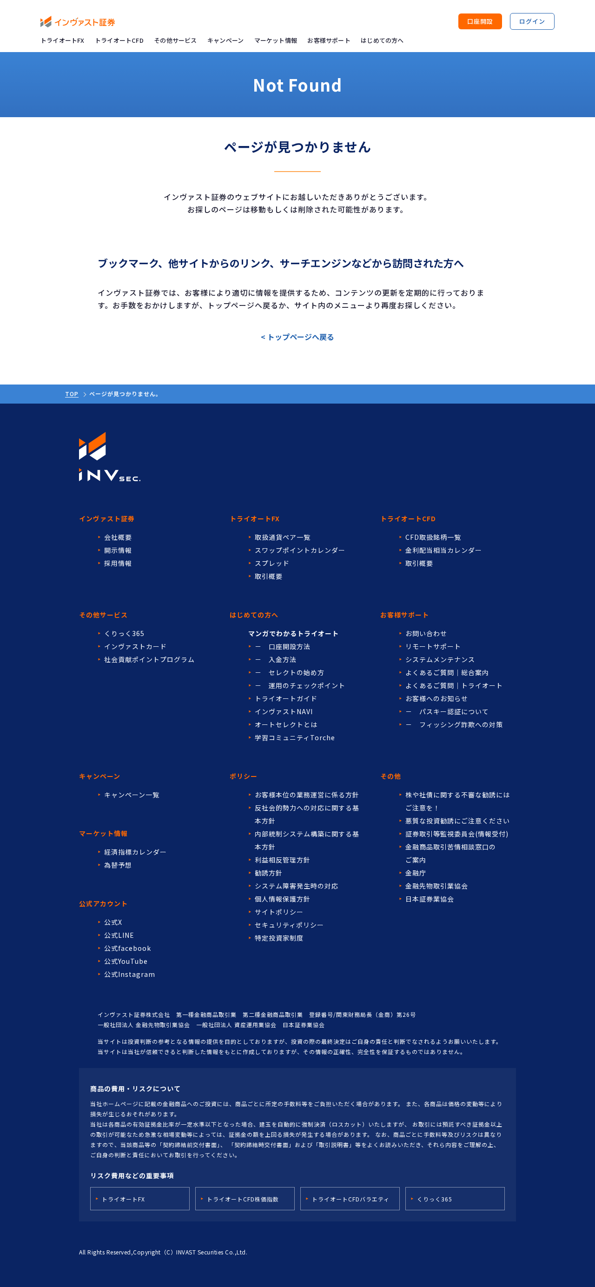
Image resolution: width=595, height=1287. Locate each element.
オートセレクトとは (286, 724)
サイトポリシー (279, 911)
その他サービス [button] (175, 40)
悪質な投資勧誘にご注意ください (457, 820)
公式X (113, 922)
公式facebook (127, 948)
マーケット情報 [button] (275, 40)
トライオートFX (62, 40)
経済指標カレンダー (135, 851)
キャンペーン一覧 (131, 794)
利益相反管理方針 (283, 859)
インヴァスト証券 (107, 518)
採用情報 (118, 563)
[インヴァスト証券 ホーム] (77, 21)
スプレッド (272, 563)
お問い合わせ (426, 633)
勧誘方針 (269, 872)
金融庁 (415, 872)
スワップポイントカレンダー (300, 550)
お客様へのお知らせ (436, 698)
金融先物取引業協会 (436, 885)
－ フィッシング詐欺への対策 (454, 724)
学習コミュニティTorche (295, 737)
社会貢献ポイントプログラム (149, 659)
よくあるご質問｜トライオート (454, 685)
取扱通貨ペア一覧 (283, 537)
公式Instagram (129, 974)
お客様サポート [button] (328, 40)
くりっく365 (124, 633)
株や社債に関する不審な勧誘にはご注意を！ (457, 801)
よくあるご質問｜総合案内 (447, 672)
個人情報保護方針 (283, 898)
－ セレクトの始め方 (289, 672)
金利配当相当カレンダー (443, 550)
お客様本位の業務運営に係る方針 (307, 794)
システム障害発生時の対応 (296, 885)
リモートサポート (433, 646)
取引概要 (269, 576)
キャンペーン (225, 40)
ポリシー (244, 776)
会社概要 (118, 537)
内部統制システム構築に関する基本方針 (307, 840)
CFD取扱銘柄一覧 (433, 537)
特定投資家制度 (279, 937)
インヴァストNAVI (284, 711)
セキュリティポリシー (289, 924)
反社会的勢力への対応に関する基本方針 (307, 814)
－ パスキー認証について (447, 711)
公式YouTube (126, 961)
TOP (72, 394)
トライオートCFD (119, 40)
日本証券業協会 (429, 898)
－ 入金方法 (276, 659)
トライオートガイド (286, 698)
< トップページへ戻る (297, 336)
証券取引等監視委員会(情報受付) (457, 833)
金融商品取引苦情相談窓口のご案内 (450, 853)
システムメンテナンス (440, 659)
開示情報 (118, 550)
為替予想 (118, 864)
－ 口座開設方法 (283, 646)
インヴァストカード (135, 646)
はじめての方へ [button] (382, 40)
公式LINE (119, 935)
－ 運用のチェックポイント (300, 685)
